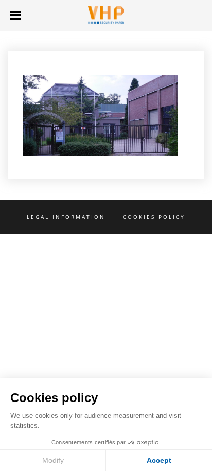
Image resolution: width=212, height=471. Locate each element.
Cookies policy (154, 216)
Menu (15, 15)
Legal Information (66, 216)
